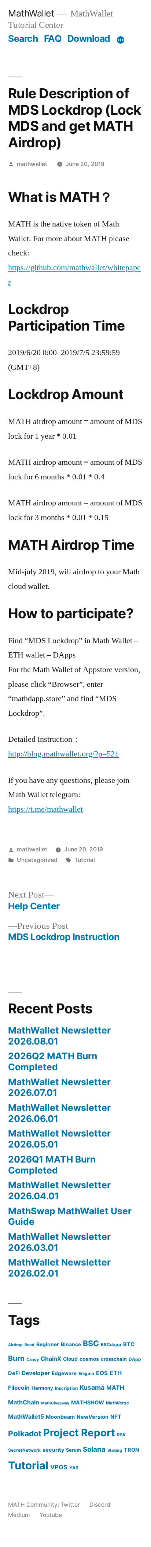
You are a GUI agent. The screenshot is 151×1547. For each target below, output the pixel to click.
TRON (131, 1450)
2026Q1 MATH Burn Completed (52, 1165)
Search (23, 38)
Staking (114, 1450)
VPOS (58, 1467)
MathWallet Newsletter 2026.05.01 (59, 1139)
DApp (135, 1359)
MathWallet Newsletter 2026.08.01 (59, 1036)
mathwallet (32, 164)
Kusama (92, 1387)
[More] (120, 40)
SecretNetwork (24, 1450)
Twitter (70, 1504)
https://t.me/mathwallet (45, 809)
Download (88, 38)
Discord (99, 1504)
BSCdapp (111, 1344)
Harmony (42, 1388)
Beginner (47, 1344)
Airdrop (15, 1344)
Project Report (79, 1432)
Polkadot (24, 1433)
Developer (36, 1373)
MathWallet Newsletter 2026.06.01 (59, 1113)
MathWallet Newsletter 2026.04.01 (59, 1190)
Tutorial (84, 860)
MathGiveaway (55, 1403)
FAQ (53, 38)
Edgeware (64, 1373)
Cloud (70, 1359)
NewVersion (92, 1417)
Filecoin (19, 1387)
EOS (102, 1373)
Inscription (66, 1388)
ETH (116, 1373)
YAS (73, 1467)
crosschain (114, 1359)
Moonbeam (60, 1417)
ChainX (51, 1358)
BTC (129, 1344)
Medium (19, 1514)
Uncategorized (37, 860)
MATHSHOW (87, 1402)
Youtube (51, 1514)
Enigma (86, 1373)
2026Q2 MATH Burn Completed (52, 1061)
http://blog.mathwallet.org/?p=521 (63, 754)
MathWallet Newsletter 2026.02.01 (59, 1268)
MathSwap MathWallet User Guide (70, 1216)
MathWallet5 (26, 1416)
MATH (115, 1387)
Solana (94, 1449)
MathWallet (31, 13)
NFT (115, 1416)
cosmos (89, 1359)
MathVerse (117, 1403)
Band (29, 1344)
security (53, 1450)
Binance (71, 1344)
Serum (73, 1450)
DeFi (14, 1373)
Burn (16, 1358)
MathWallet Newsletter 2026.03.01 (59, 1242)
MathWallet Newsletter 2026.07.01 (59, 1087)
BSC (91, 1343)
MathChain (23, 1402)
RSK (121, 1434)
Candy (32, 1359)
